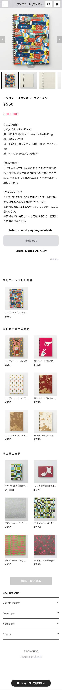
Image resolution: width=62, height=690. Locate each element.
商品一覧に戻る (31, 581)
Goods (7, 634)
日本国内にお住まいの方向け (31, 250)
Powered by (27, 657)
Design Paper (11, 602)
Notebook (9, 623)
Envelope (9, 613)
